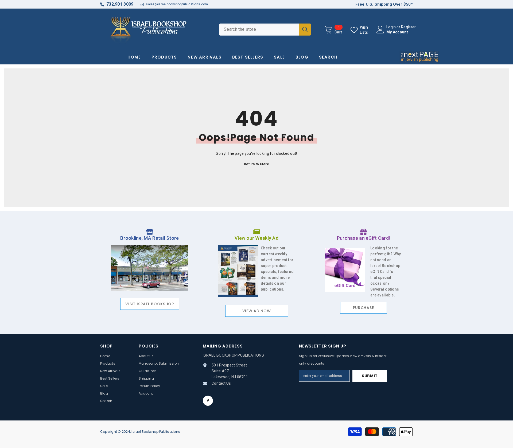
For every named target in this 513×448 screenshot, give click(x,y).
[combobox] (259, 30)
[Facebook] (208, 401)
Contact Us (221, 383)
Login (391, 27)
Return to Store (256, 164)
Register (408, 27)
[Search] (265, 30)
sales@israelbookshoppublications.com (177, 4)
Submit (370, 376)
